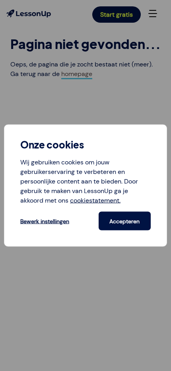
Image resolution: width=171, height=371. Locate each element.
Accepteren (124, 221)
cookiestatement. (95, 200)
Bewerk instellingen (44, 221)
